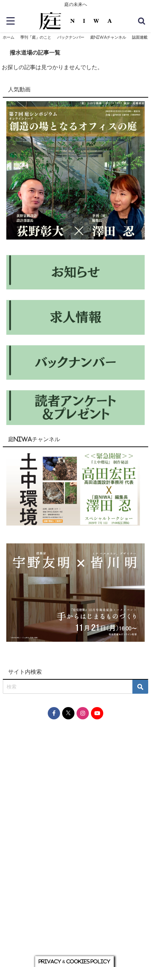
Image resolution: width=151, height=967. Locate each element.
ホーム (8, 37)
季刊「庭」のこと (35, 37)
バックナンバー (70, 37)
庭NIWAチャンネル (108, 37)
